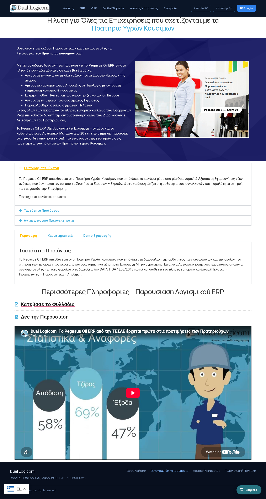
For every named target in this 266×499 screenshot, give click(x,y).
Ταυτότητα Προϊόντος (41, 210)
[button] (133, 168)
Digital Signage (113, 8)
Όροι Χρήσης (136, 470)
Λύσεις (68, 8)
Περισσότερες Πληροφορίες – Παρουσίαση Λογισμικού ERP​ (133, 291)
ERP (82, 8)
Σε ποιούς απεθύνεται (41, 168)
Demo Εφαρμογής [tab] (97, 236)
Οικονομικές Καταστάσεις (169, 470)
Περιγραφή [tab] (28, 236)
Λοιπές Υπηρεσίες (144, 8)
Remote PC (201, 8)
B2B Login (246, 8)
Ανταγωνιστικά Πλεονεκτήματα (49, 220)
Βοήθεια (251, 490)
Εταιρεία (170, 8)
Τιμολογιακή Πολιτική (240, 470)
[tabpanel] (133, 263)
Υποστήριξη (224, 8)
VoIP (94, 8)
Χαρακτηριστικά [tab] (60, 236)
